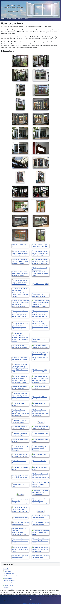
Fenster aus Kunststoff (9, 580)
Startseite (5, 569)
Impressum (6, 587)
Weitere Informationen (27, 603)
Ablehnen (14, 600)
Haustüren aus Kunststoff (10, 575)
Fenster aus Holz (8, 582)
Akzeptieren (5, 600)
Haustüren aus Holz (9, 573)
